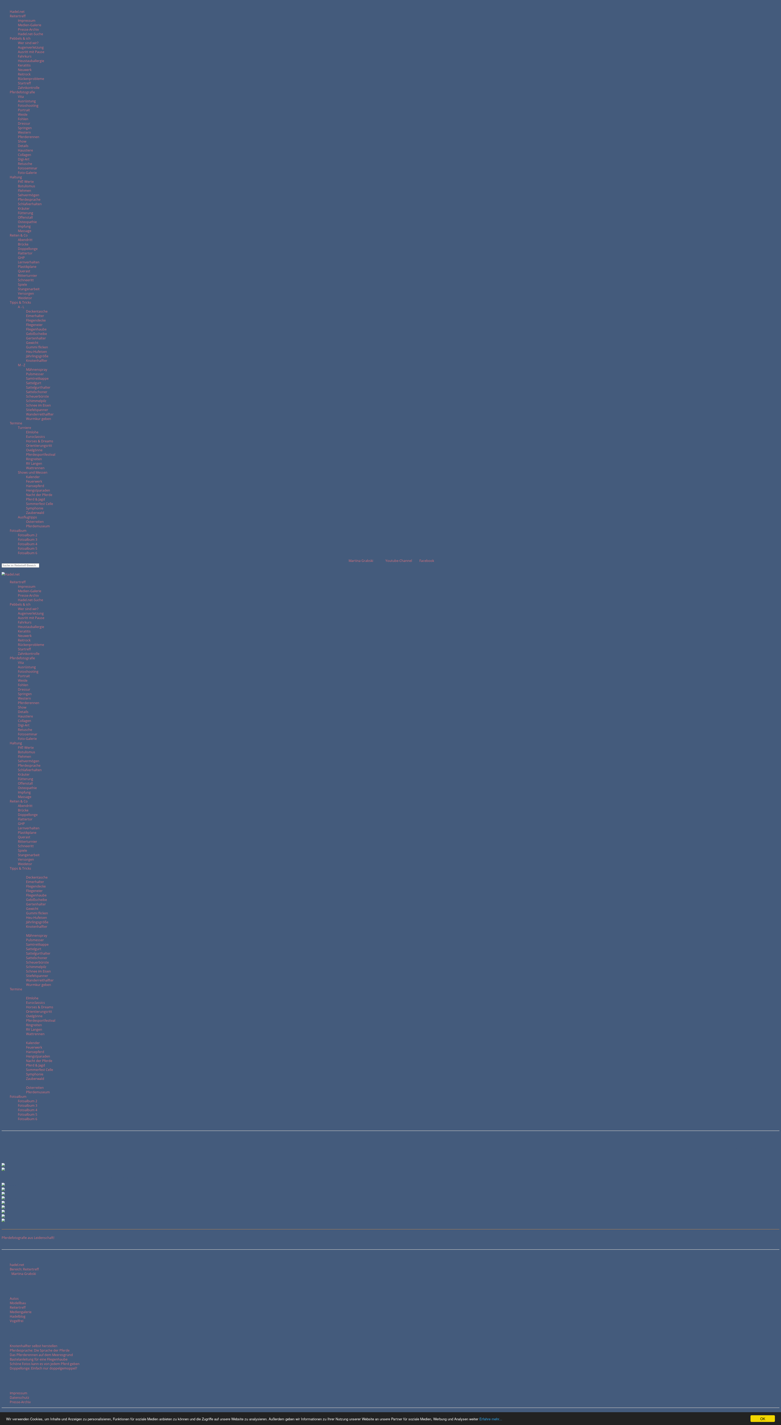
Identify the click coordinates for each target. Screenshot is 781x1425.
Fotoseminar (27, 168)
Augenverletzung (31, 47)
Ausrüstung (27, 101)
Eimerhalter (35, 316)
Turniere (24, 427)
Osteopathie (27, 222)
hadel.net (17, 1265)
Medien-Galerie (29, 25)
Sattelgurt (33, 383)
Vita (21, 96)
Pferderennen (28, 137)
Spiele (22, 284)
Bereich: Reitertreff (24, 1269)
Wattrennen (35, 468)
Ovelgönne (34, 450)
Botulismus (26, 186)
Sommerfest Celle (39, 504)
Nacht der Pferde (39, 495)
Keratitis (24, 65)
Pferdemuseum (38, 526)
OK (762, 1418)
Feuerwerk (34, 481)
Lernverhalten (28, 262)
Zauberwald (35, 512)
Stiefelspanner (37, 410)
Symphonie (34, 508)
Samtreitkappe (37, 378)
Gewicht (32, 342)
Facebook (426, 560)
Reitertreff (18, 1307)
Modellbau (18, 1303)
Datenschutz (19, 1397)
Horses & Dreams (39, 441)
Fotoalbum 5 (27, 548)
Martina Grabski (360, 560)
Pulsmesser (35, 374)
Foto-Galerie (27, 172)
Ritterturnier (27, 275)
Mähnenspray (36, 369)
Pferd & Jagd (35, 499)
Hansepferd (35, 486)
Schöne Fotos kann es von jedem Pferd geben (45, 1364)
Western (24, 132)
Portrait (24, 110)
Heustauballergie (31, 61)
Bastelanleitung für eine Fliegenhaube (39, 1359)
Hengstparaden (38, 490)
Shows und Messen (32, 472)
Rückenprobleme (31, 78)
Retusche (25, 163)
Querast (24, 271)
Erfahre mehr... (490, 1418)
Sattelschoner (36, 392)
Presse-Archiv (28, 29)
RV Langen (34, 463)
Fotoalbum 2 (27, 535)
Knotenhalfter (36, 360)
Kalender (33, 477)
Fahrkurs (25, 56)
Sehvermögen (28, 195)
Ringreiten (34, 459)
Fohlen (23, 119)
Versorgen (26, 293)
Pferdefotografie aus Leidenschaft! (28, 1237)
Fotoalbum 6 (27, 553)
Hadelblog (17, 1316)
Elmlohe (32, 432)
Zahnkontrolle (28, 87)
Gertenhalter (36, 338)
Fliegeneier (34, 325)
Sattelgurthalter (38, 387)
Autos (14, 1298)
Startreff (24, 83)
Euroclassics (35, 436)
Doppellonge (28, 248)
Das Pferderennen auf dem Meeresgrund (41, 1355)
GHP (21, 257)
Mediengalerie (21, 1312)
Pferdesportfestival (40, 454)
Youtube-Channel (398, 560)
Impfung (24, 226)
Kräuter (24, 208)
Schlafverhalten (30, 204)
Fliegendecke (36, 320)
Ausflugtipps (27, 517)
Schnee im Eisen (38, 405)
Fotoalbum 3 (27, 539)
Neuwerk (25, 70)
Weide (22, 114)
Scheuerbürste (37, 396)
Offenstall (25, 217)
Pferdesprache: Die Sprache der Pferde (40, 1350)
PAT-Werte (26, 181)
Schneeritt (26, 280)
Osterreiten (35, 521)
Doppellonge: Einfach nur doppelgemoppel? (43, 1368)
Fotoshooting (28, 105)
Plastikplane (27, 266)
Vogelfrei (16, 1321)
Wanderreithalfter (40, 414)
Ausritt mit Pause (31, 52)
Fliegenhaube (36, 329)
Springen (25, 128)
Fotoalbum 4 (27, 544)
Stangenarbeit (29, 289)
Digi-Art (23, 159)
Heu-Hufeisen (36, 351)
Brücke (23, 244)
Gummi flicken (37, 347)
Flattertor (25, 253)
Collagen (24, 155)
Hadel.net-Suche (30, 34)
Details (23, 146)
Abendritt (25, 240)
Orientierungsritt (39, 445)
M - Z (21, 365)
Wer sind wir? (28, 43)
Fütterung (25, 213)
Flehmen (24, 190)
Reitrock (24, 74)
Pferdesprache (29, 199)
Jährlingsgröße (37, 356)
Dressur (24, 123)
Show (22, 141)
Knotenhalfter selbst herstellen (33, 1346)
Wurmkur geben (38, 418)
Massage (24, 231)
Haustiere (25, 150)
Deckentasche (37, 311)
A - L (21, 307)
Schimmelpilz (36, 401)
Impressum (26, 20)
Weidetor (25, 298)
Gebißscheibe (36, 333)
